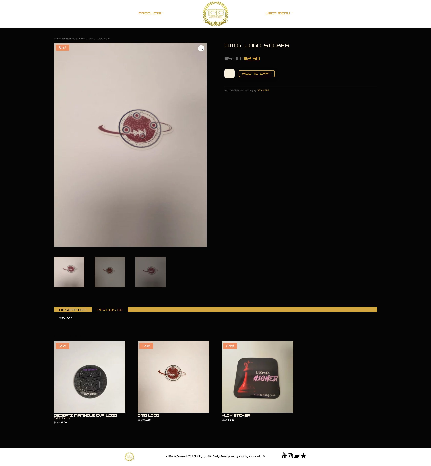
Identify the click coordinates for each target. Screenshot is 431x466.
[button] (201, 48)
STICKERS (81, 38)
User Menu (278, 13)
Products (150, 13)
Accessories (68, 38)
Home (57, 38)
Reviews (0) (110, 309)
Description (73, 309)
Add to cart (256, 73)
